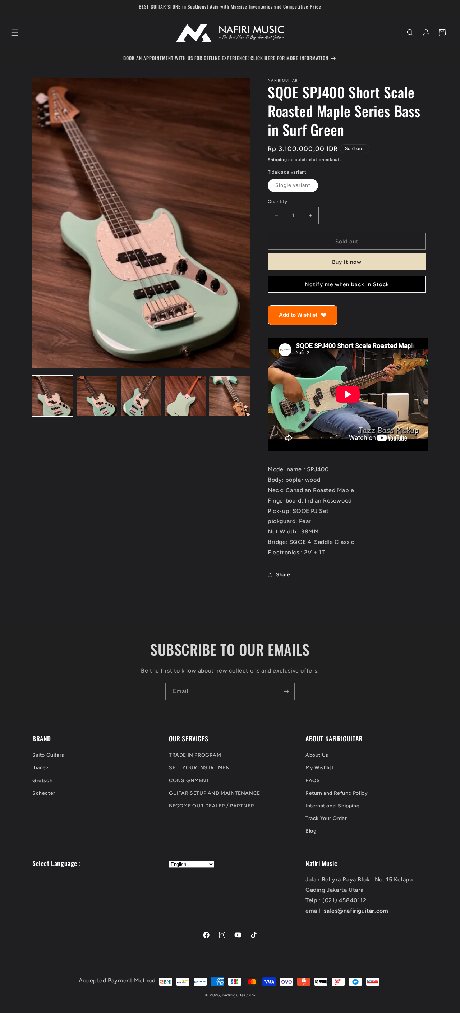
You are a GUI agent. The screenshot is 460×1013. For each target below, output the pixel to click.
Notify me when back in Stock (347, 284)
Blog (310, 831)
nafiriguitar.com (238, 995)
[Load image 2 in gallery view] (97, 396)
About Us (316, 755)
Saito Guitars (48, 755)
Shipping (277, 159)
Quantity (277, 201)
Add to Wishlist (298, 315)
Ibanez (40, 768)
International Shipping (332, 806)
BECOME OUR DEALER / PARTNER (211, 806)
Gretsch (42, 781)
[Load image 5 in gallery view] (229, 396)
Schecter (43, 793)
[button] (15, 33)
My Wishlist (319, 768)
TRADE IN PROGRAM (195, 755)
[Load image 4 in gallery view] (185, 396)
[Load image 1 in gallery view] (52, 396)
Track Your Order (326, 819)
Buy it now (347, 262)
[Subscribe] (286, 691)
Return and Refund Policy (336, 793)
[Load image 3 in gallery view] (141, 396)
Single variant (296, 187)
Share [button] (283, 575)
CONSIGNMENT (189, 781)
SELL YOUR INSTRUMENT (201, 768)
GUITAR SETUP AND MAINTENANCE (214, 793)
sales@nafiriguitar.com (356, 910)
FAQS (312, 781)
